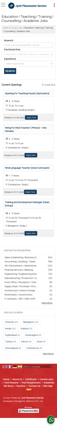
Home (5, 27)
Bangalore (28, 321)
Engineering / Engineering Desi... (21, 273)
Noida (8, 328)
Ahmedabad (11, 348)
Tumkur (9, 341)
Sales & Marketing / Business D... (21, 257)
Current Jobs (16, 27)
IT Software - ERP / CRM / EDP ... (21, 298)
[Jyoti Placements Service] (27, 6)
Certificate (31, 379)
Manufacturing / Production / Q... (21, 278)
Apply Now (31, 117)
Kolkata (24, 328)
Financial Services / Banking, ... (20, 269)
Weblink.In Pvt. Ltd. (34, 401)
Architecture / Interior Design (20, 290)
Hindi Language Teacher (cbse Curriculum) (27, 167)
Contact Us (34, 385)
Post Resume (11, 382)
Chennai (9, 321)
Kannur (24, 341)
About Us (17, 379)
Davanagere (31, 334)
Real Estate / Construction (18, 294)
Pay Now (20, 385)
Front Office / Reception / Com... (21, 282)
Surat (39, 341)
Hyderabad (11, 334)
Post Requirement (31, 382)
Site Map (48, 385)
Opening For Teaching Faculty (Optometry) (27, 93)
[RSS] (29, 389)
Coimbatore (32, 348)
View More (46, 302)
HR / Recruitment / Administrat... (21, 265)
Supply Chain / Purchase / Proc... (21, 286)
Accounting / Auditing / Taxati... (21, 261)
